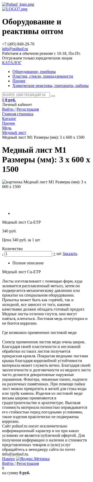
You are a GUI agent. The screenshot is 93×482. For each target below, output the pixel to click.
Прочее (18, 81)
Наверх (8, 459)
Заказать (70, 253)
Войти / (9, 109)
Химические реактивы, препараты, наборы (50, 85)
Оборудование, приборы (34, 71)
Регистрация (28, 109)
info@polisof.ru (15, 48)
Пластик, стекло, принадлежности (42, 76)
